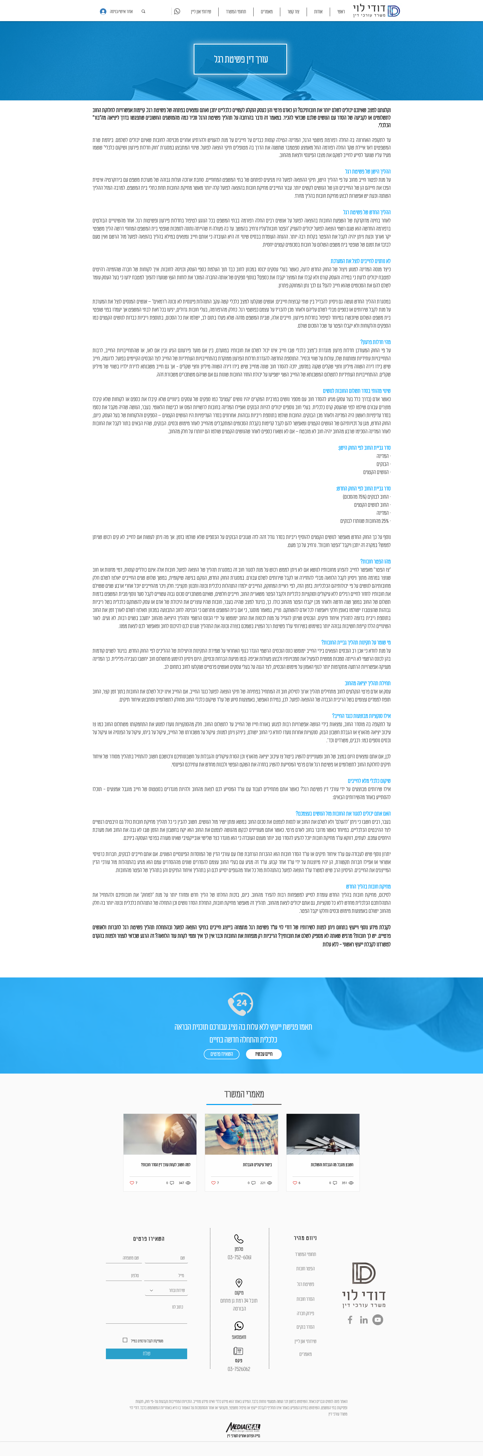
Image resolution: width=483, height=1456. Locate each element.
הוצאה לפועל (220, 691)
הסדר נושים (187, 903)
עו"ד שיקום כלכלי (209, 699)
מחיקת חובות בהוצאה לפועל (244, 188)
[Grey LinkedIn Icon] (363, 1319)
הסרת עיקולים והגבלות (219, 756)
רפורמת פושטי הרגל (320, 140)
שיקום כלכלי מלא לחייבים (369, 781)
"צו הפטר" (382, 570)
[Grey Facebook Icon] (350, 1319)
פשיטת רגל (156, 110)
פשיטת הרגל (210, 117)
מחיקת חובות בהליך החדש (368, 886)
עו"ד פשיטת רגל (279, 626)
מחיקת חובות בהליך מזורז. (316, 196)
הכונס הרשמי (202, 618)
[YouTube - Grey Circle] (377, 1319)
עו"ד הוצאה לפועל (297, 870)
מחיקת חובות (144, 822)
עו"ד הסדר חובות (295, 854)
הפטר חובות (277, 228)
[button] (236, 12)
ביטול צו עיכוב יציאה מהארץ (270, 756)
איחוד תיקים (130, 699)
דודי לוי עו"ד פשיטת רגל (269, 927)
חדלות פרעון (343, 350)
